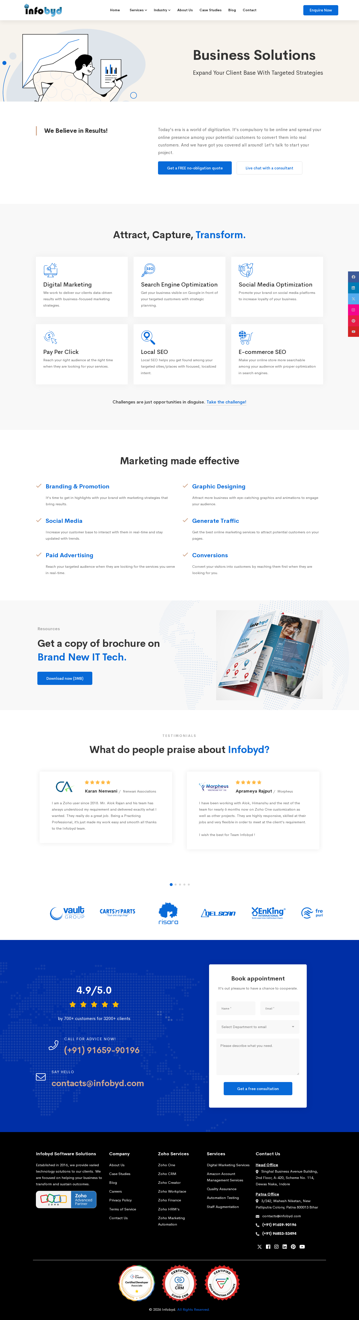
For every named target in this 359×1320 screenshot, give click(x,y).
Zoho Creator (169, 1182)
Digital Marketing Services (228, 1165)
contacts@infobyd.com (281, 1216)
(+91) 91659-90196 (279, 1224)
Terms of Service (122, 1209)
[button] (171, 884)
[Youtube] (302, 1247)
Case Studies (119, 1173)
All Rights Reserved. (193, 1309)
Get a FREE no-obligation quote (195, 168)
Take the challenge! (226, 402)
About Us (117, 1165)
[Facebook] (268, 1247)
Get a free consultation (258, 1088)
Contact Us (118, 1218)
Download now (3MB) (64, 678)
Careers (115, 1191)
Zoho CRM (167, 1173)
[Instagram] (276, 1247)
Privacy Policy (120, 1200)
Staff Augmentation (223, 1206)
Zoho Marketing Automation (171, 1221)
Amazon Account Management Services (225, 1176)
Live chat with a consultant (269, 168)
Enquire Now (321, 10)
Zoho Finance (169, 1200)
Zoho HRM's (169, 1209)
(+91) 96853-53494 (279, 1233)
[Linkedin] (284, 1247)
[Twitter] (260, 1247)
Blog (113, 1182)
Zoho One (166, 1165)
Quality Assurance (221, 1188)
